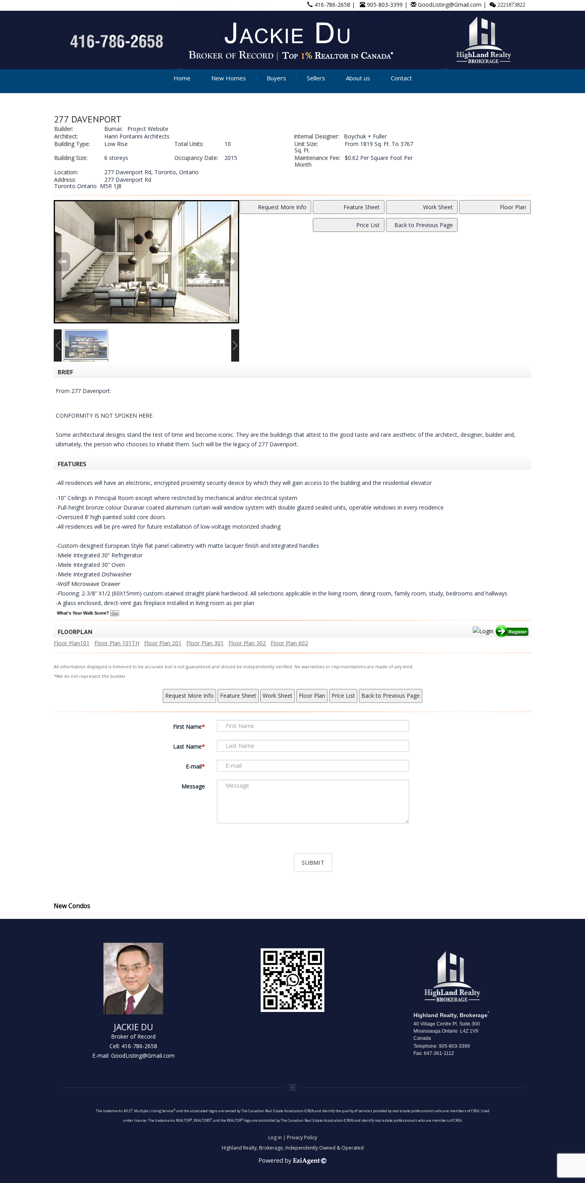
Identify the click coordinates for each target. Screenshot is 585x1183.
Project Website (147, 128)
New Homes (228, 78)
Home (182, 78)
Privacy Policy (302, 1137)
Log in (275, 1137)
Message (193, 786)
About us (358, 78)
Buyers (276, 78)
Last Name (187, 746)
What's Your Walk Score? (83, 613)
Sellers (316, 78)
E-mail (194, 766)
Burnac (113, 128)
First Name (187, 726)
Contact (401, 78)
